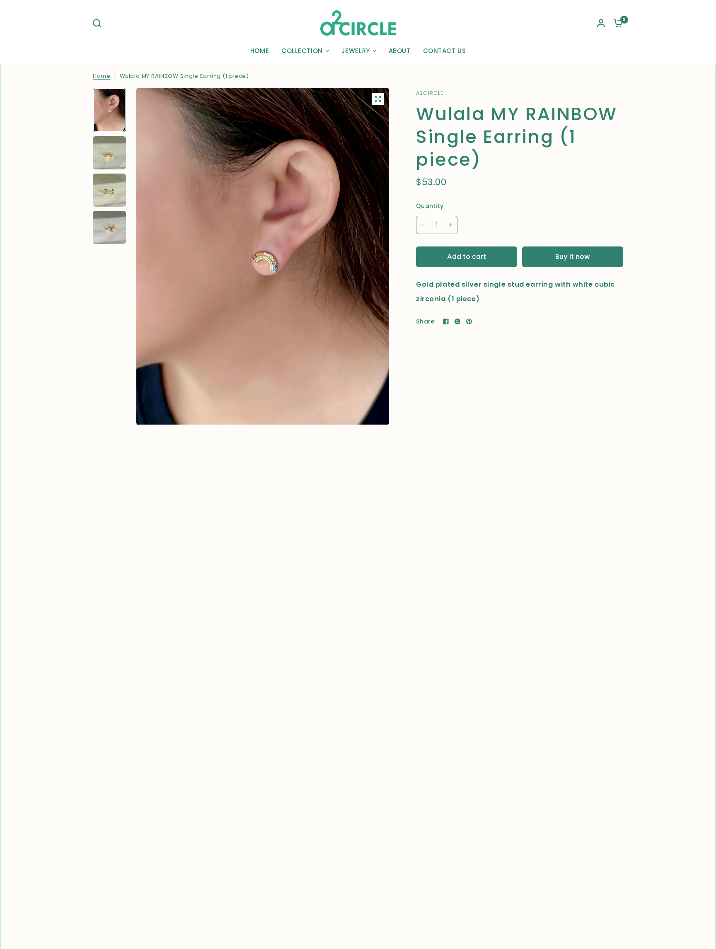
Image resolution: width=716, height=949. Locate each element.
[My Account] (601, 23)
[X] (457, 321)
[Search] (99, 23)
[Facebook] (446, 321)
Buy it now (572, 256)
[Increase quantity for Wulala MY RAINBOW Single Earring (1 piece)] (450, 225)
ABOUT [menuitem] (400, 50)
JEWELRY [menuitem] (355, 50)
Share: (426, 321)
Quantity (429, 206)
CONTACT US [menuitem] (444, 50)
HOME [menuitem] (259, 50)
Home (101, 76)
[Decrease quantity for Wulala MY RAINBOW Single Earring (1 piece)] (423, 225)
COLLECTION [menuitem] (302, 50)
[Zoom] (378, 99)
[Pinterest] (469, 321)
